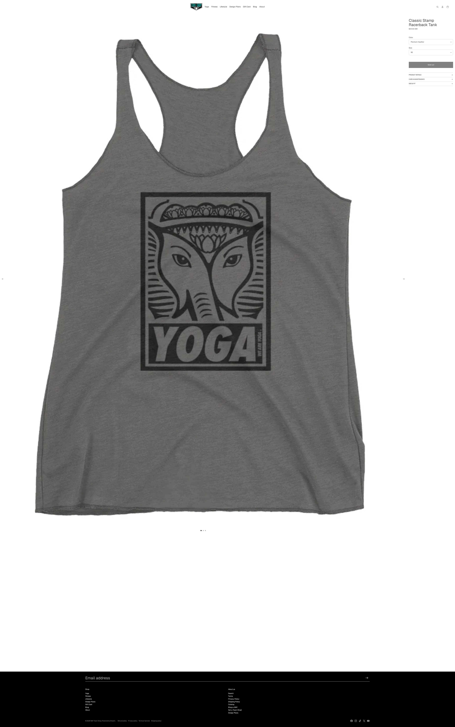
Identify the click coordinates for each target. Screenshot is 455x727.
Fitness (88, 696)
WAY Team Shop (96, 721)
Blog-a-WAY (232, 707)
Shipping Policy (234, 702)
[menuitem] (207, 6)
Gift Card (88, 704)
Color (411, 37)
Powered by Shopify (108, 721)
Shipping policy (156, 721)
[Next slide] (404, 279)
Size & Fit (412, 84)
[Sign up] (367, 678)
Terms (230, 696)
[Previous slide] (2, 279)
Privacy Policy (233, 699)
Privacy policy (132, 721)
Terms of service (144, 721)
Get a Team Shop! (235, 710)
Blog (87, 707)
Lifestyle (88, 699)
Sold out (431, 65)
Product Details (415, 75)
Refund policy (122, 721)
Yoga (87, 693)
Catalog (231, 704)
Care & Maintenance (417, 79)
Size (410, 48)
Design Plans (90, 702)
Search (231, 693)
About (87, 710)
